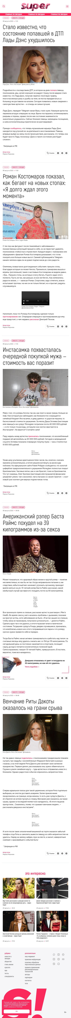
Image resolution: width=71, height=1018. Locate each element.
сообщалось (15, 128)
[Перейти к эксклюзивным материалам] (35, 14)
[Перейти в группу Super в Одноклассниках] (54, 959)
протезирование (10, 317)
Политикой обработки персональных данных (16, 1004)
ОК (17, 1011)
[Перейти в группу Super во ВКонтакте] (58, 954)
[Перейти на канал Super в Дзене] (58, 959)
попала (53, 90)
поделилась (26, 758)
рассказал (34, 319)
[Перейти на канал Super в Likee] (58, 963)
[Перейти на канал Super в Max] (54, 954)
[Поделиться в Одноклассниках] (66, 153)
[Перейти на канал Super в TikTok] (54, 963)
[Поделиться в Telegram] (62, 153)
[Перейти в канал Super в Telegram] (63, 954)
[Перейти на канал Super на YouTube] (63, 959)
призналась (33, 436)
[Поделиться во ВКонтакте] (58, 153)
